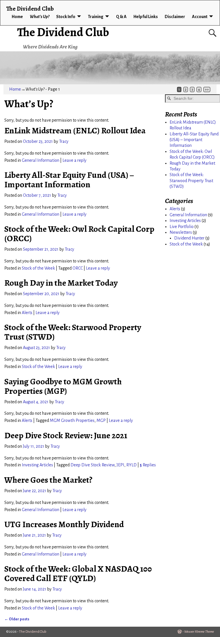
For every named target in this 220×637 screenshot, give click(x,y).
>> (207, 89)
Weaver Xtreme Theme (199, 632)
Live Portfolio (182, 226)
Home (17, 16)
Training (95, 16)
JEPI (120, 465)
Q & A (121, 16)
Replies (148, 465)
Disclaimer (175, 16)
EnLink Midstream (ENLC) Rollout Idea (75, 130)
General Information (40, 160)
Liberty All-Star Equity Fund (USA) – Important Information (69, 179)
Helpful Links (145, 16)
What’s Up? (39, 16)
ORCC (77, 268)
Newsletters (181, 232)
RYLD (131, 465)
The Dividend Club (63, 32)
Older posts (16, 619)
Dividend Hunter (189, 238)
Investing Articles (37, 465)
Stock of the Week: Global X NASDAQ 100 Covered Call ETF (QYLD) (78, 573)
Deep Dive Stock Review (92, 465)
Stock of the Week (38, 268)
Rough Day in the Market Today (61, 283)
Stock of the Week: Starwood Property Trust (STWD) (72, 332)
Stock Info (65, 16)
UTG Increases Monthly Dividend (64, 524)
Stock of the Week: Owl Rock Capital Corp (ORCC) (79, 233)
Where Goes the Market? (48, 480)
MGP (101, 420)
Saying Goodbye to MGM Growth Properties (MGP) (63, 386)
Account (199, 16)
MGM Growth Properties (72, 420)
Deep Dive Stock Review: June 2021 (65, 435)
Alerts (27, 312)
